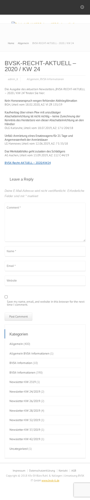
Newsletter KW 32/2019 (24, 420)
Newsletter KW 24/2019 (24, 392)
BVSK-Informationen (52, 79)
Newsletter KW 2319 (22, 382)
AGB (73, 470)
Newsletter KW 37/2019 (24, 430)
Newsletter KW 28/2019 (24, 411)
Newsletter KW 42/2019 (24, 439)
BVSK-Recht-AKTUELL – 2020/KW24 (28, 163)
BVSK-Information (20, 363)
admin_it (13, 79)
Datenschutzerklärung (42, 470)
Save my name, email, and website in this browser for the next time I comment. (45, 303)
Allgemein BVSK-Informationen (29, 353)
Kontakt (63, 470)
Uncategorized (18, 449)
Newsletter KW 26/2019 (24, 401)
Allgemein (33, 79)
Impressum (19, 470)
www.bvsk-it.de (50, 480)
